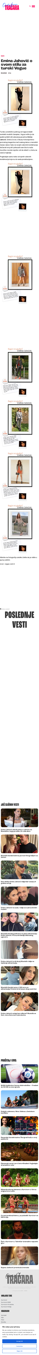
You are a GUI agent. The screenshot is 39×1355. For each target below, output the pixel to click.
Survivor (4, 1300)
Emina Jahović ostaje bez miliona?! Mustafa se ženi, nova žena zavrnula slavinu (18, 1014)
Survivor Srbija (6, 1307)
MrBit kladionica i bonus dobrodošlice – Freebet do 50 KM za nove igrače (19, 1086)
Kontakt (4, 1315)
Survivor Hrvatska (7, 1304)
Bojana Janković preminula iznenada (15, 1268)
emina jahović (6, 609)
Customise (19, 1346)
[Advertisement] (19, 33)
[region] (19, 1339)
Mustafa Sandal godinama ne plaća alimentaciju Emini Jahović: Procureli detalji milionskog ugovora (19, 935)
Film (2, 1317)
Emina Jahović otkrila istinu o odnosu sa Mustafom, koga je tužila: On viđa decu (16, 830)
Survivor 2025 (6, 1302)
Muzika (3, 1322)
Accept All (19, 1341)
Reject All (19, 1351)
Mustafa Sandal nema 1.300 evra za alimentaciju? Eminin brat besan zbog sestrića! (19, 988)
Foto (2, 1320)
